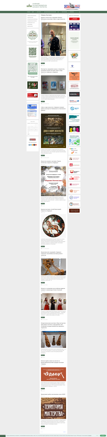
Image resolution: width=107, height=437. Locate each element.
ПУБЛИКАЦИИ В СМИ (31, 22)
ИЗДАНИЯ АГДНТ (30, 17)
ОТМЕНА (97, 435)
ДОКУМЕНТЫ (39, 11)
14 (34, 127)
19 (31, 129)
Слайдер (46, 284)
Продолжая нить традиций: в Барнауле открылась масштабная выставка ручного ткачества (51, 253)
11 (29, 127)
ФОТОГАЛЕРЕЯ (29, 24)
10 (28, 127)
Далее (64, 431)
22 (35, 129)
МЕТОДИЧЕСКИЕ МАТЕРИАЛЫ (32, 19)
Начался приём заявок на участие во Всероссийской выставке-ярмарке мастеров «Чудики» (52, 362)
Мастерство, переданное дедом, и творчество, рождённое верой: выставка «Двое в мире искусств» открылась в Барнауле (53, 70)
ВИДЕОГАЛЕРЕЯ (30, 26)
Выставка (43, 65)
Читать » (43, 63)
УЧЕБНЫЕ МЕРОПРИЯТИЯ (31, 15)
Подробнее (89, 435)
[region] (65, 5)
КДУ (58, 11)
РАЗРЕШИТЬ (103, 435)
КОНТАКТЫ (72, 11)
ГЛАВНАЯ (28, 11)
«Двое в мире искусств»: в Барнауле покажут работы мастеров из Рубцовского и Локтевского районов (53, 108)
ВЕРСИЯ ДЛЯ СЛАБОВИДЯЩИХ (74, 19)
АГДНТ (33, 11)
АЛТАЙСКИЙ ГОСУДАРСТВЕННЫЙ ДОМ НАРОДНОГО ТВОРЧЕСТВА (39, 5)
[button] (70, 40)
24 (28, 130)
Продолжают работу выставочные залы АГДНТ (53, 394)
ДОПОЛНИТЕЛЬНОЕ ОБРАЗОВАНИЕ (50, 11)
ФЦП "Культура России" (33, 142)
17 (28, 129)
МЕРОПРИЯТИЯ (64, 11)
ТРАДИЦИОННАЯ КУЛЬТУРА (32, 20)
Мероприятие (47, 103)
